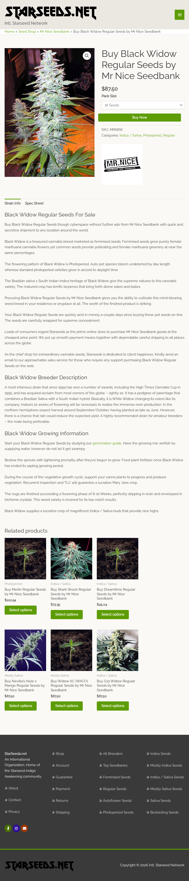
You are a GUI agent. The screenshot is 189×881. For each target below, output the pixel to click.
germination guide (106, 443)
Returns (62, 801)
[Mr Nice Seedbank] (122, 164)
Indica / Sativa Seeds (167, 777)
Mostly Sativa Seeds (166, 789)
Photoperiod (152, 135)
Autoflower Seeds (117, 801)
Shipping (63, 812)
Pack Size (109, 96)
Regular (169, 135)
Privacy (14, 812)
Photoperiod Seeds (118, 812)
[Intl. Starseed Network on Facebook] (8, 828)
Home (10, 31)
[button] (87, 56)
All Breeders (113, 754)
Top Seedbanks (115, 765)
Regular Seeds (114, 789)
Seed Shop (27, 31)
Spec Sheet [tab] (34, 203)
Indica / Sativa (131, 135)
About (13, 788)
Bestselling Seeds (164, 812)
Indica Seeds (160, 754)
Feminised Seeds (116, 777)
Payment (63, 789)
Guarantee (64, 777)
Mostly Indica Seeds (166, 765)
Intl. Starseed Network (26, 23)
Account (62, 765)
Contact (15, 800)
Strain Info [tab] (13, 203)
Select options (20, 610)
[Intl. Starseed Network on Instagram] (16, 828)
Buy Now (139, 117)
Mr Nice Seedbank (54, 31)
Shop (60, 754)
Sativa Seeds (160, 801)
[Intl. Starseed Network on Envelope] (24, 828)
